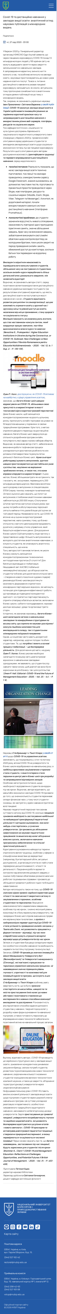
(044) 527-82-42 (12, 1257)
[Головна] (6, 6)
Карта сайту (11, 1234)
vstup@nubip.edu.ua (14, 1294)
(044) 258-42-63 (12, 1286)
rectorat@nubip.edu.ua (15, 1262)
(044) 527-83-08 (12, 1289)
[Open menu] (51, 6)
